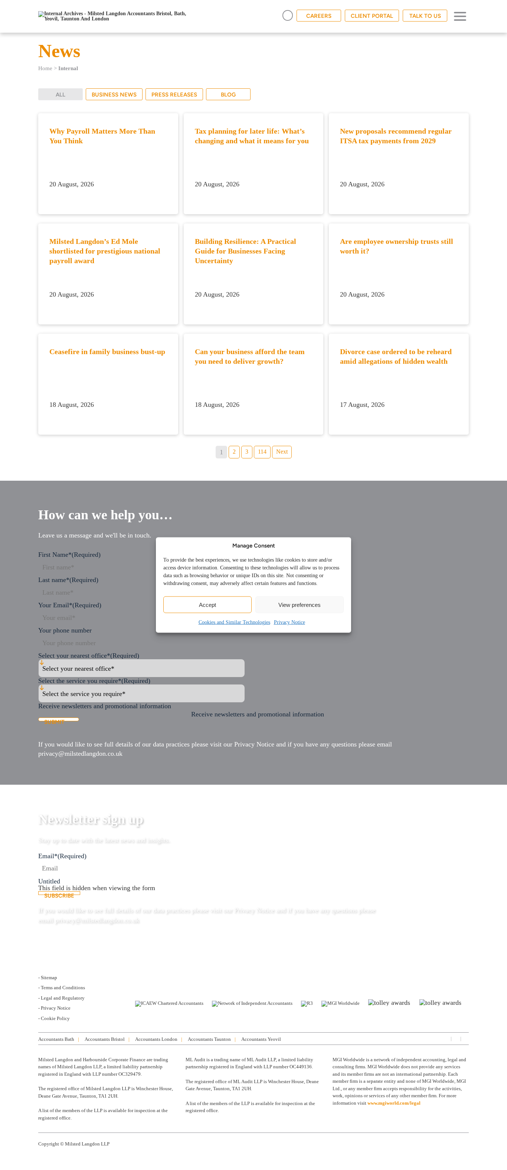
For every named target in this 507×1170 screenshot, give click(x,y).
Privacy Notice (289, 622)
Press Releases (174, 94)
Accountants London (156, 1039)
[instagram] (455, 1038)
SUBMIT (54, 720)
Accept (207, 604)
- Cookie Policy (54, 1018)
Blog (228, 94)
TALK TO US (425, 16)
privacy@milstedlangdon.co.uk (80, 753)
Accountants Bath (56, 1039)
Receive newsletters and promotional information (257, 714)
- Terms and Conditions (61, 987)
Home (45, 68)
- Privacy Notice (54, 1008)
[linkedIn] (446, 1038)
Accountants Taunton (209, 1039)
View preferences (299, 604)
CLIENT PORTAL (372, 16)
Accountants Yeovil (261, 1039)
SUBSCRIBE (59, 893)
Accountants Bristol (105, 1039)
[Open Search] (287, 15)
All (60, 94)
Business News (114, 94)
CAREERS (318, 16)
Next (282, 451)
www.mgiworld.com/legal (394, 1103)
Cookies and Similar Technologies (234, 622)
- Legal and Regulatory (61, 998)
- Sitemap (47, 977)
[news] (465, 1038)
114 (262, 451)
